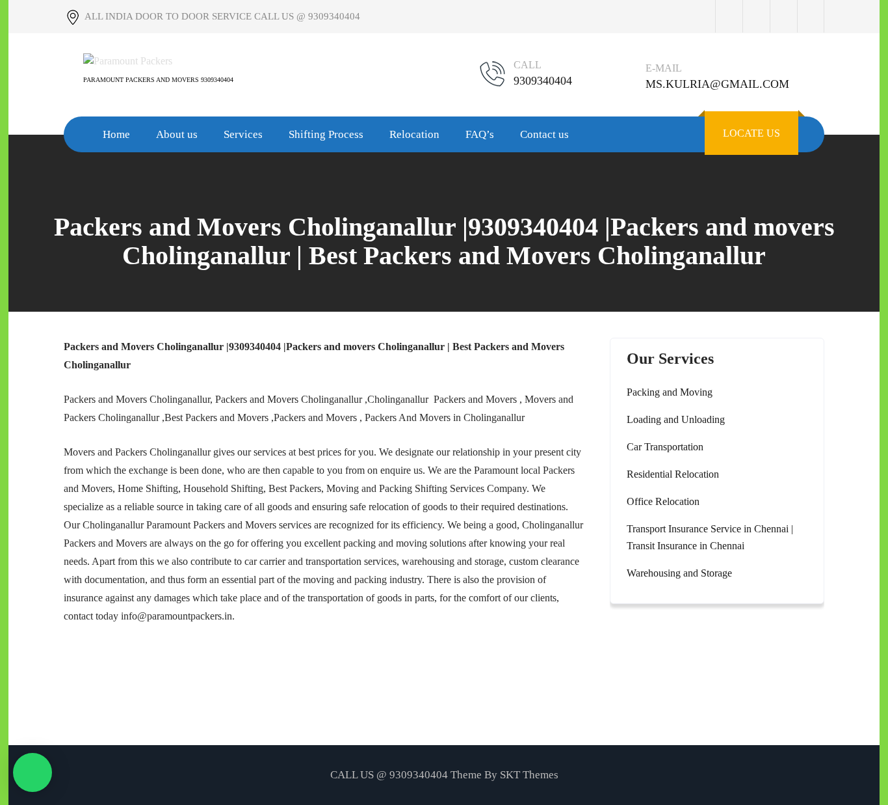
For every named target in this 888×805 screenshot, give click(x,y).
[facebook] (728, 16)
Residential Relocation (673, 474)
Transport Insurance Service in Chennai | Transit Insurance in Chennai (710, 537)
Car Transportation (665, 446)
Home (116, 134)
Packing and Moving (669, 392)
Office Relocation (663, 501)
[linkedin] (810, 16)
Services (243, 134)
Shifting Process (326, 134)
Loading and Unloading (676, 419)
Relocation (414, 134)
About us (177, 134)
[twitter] (756, 16)
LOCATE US (751, 133)
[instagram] (783, 16)
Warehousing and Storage (679, 573)
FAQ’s (479, 134)
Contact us (544, 134)
